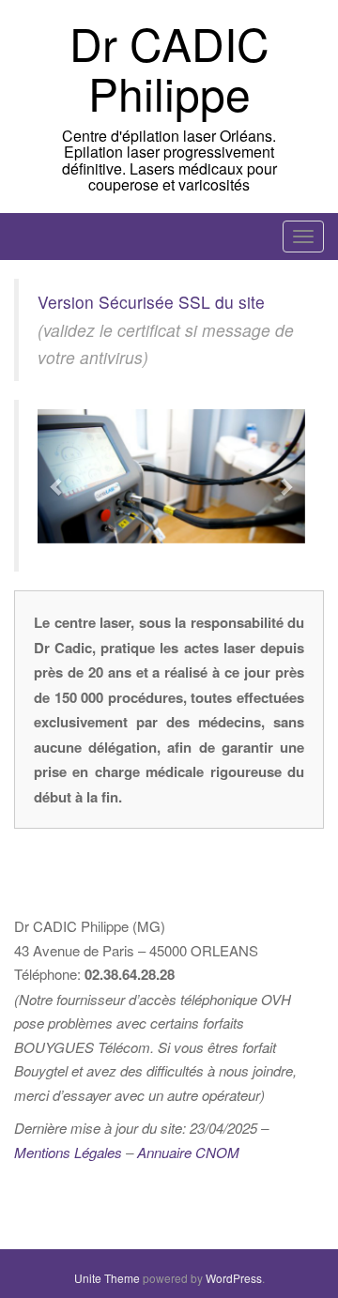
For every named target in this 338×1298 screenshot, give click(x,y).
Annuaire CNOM (188, 1152)
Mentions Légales (68, 1152)
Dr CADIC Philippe (169, 67)
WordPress (234, 1278)
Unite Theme (107, 1278)
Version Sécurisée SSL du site (151, 301)
